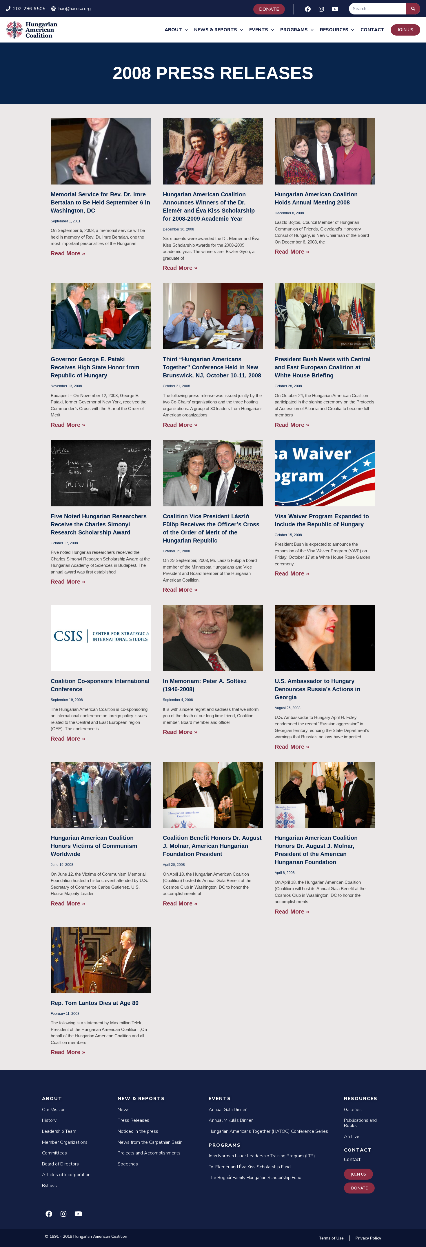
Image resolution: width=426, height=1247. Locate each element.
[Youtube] (335, 9)
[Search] (413, 8)
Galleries (353, 1109)
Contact (372, 30)
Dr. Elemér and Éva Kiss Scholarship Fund (250, 1167)
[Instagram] (321, 9)
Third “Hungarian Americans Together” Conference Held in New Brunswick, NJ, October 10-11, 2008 (212, 367)
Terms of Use (331, 1238)
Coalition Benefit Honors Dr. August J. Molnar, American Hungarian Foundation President (212, 846)
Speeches (128, 1164)
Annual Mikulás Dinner (231, 1120)
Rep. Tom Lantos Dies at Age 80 (95, 1003)
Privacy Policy (368, 1238)
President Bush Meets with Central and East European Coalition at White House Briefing (323, 367)
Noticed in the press (138, 1131)
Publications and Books (360, 1123)
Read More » (68, 253)
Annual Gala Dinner (228, 1109)
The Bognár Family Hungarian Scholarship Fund (255, 1177)
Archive (351, 1136)
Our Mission (53, 1109)
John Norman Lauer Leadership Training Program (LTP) (262, 1156)
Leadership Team (59, 1131)
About (173, 30)
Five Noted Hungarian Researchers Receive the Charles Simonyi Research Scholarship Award (99, 524)
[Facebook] (308, 9)
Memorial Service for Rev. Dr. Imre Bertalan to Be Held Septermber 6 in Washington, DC (100, 202)
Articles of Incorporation (66, 1175)
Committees (54, 1153)
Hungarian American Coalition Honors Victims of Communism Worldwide (94, 846)
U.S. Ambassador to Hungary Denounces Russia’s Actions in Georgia (317, 689)
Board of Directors (60, 1164)
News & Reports (215, 30)
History (49, 1120)
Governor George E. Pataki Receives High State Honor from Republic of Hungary (95, 367)
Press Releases (133, 1120)
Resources (334, 30)
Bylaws (49, 1186)
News (124, 1109)
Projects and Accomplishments (149, 1153)
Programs (294, 30)
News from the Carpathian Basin (150, 1142)
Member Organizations (65, 1142)
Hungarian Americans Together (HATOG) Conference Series (268, 1131)
